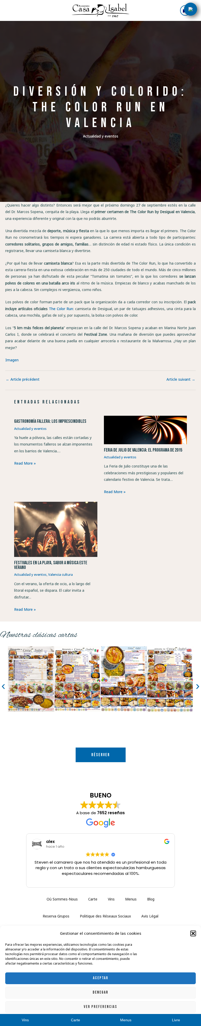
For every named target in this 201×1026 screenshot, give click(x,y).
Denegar (100, 992)
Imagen (12, 359)
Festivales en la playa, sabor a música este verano (50, 565)
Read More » (25, 463)
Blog (150, 899)
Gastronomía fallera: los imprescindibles (50, 421)
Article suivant (180, 379)
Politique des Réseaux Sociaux (105, 916)
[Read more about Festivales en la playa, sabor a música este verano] (55, 528)
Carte (92, 899)
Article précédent (23, 379)
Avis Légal (149, 916)
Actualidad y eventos (100, 136)
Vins (111, 899)
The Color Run (61, 308)
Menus (131, 899)
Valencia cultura (60, 574)
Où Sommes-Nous (62, 899)
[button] (193, 933)
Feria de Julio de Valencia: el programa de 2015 (143, 450)
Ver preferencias (100, 1006)
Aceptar (100, 978)
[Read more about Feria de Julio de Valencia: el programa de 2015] (145, 429)
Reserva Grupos (56, 916)
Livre (176, 1020)
